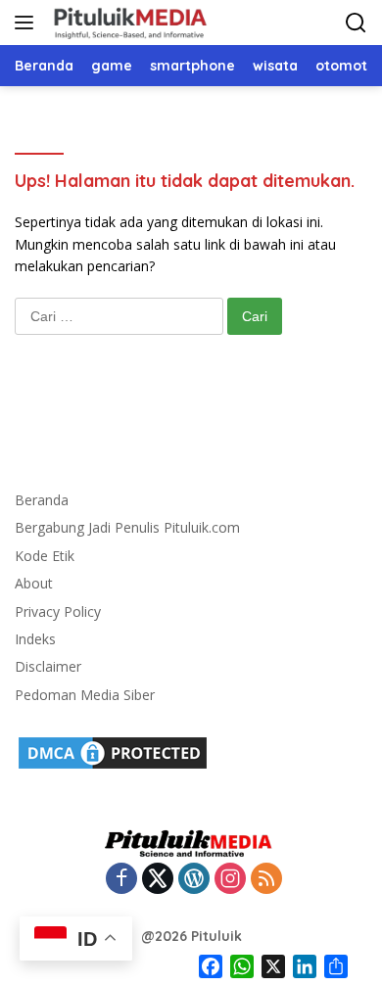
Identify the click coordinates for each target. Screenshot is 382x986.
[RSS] (266, 880)
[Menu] (28, 22)
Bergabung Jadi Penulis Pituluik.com (127, 527)
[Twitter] (157, 880)
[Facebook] (121, 880)
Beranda (42, 500)
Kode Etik (44, 555)
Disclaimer (48, 666)
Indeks (35, 639)
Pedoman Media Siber (85, 694)
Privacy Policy (58, 611)
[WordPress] (194, 880)
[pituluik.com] (127, 22)
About (34, 583)
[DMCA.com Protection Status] (113, 751)
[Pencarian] (356, 23)
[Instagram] (230, 880)
